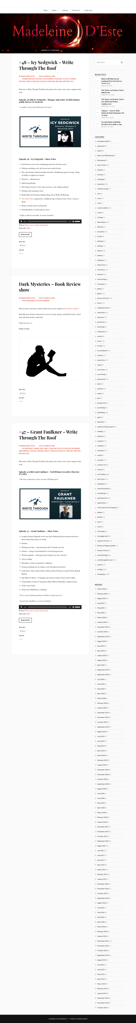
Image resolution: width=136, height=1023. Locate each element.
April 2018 (101, 808)
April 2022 (101, 665)
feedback (100, 260)
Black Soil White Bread (105, 155)
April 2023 (101, 651)
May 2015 (100, 974)
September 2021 (103, 670)
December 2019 (102, 713)
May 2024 (100, 613)
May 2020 (100, 689)
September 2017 (103, 841)
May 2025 (100, 608)
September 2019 (103, 727)
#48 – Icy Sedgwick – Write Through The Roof (46, 65)
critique (100, 217)
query (99, 417)
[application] (50, 221)
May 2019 (100, 746)
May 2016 (100, 917)
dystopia (100, 241)
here (30, 323)
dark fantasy (29, 79)
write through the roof (37, 81)
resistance (100, 450)
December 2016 (102, 884)
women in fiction (103, 541)
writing (59, 81)
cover (99, 198)
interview (75, 448)
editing (39, 79)
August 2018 (101, 789)
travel (99, 527)
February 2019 (102, 760)
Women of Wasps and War (106, 546)
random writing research (105, 427)
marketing (100, 327)
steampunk (101, 484)
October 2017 (102, 836)
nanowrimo (24, 451)
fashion (99, 255)
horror (72, 79)
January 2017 (102, 879)
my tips (99, 346)
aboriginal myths (103, 141)
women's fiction (102, 550)
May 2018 (100, 803)
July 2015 (100, 965)
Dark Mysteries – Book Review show (50, 287)
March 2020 (101, 698)
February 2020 (102, 703)
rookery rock (101, 465)
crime (99, 212)
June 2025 (100, 603)
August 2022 (101, 660)
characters (38, 448)
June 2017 (100, 855)
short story (101, 479)
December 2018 (102, 770)
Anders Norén (82, 1019)
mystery (100, 355)
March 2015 (101, 984)
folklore (58, 79)
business (100, 174)
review (99, 455)
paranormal (101, 379)
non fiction (101, 370)
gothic (66, 79)
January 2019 (102, 765)
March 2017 (101, 870)
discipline (100, 232)
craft (46, 448)
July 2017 (100, 850)
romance (100, 460)
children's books (103, 189)
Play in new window (32, 225)
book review (29, 300)
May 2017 (100, 860)
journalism (101, 322)
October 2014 (102, 1008)
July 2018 (100, 793)
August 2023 (101, 641)
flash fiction (101, 265)
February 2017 (102, 874)
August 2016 (101, 903)
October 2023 (102, 632)
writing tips (68, 81)
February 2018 (102, 817)
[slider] (78, 221)
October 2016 (102, 893)
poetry (99, 393)
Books (54, 10)
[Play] (22, 221)
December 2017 (102, 827)
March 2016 (101, 927)
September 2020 (103, 674)
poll (98, 398)
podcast (22, 81)
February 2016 (102, 931)
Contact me (88, 10)
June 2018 (100, 798)
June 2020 (100, 684)
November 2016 (103, 888)
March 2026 (101, 589)
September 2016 (103, 898)
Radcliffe (100, 422)
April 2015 (101, 979)
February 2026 (102, 594)
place (99, 384)
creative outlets (56, 448)
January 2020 (102, 708)
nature (99, 365)
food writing (101, 279)
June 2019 (100, 741)
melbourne (101, 331)
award (99, 151)
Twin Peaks (101, 531)
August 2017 (101, 846)
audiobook (101, 146)
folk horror (47, 79)
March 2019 (101, 755)
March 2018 (101, 812)
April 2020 (101, 693)
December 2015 (102, 941)
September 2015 (103, 955)
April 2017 (101, 865)
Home (46, 10)
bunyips (100, 170)
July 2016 (100, 908)
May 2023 (100, 646)
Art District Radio (71, 308)
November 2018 (103, 774)
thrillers (100, 517)
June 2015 (100, 969)
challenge (28, 448)
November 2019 (103, 717)
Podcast (65, 10)
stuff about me (102, 498)
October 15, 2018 (48, 298)
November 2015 (103, 946)
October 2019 (102, 722)
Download (44, 225)
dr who (99, 236)
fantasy (99, 251)
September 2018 (103, 784)
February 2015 (102, 988)
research (100, 441)
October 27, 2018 (48, 76)
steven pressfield (103, 488)
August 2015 (101, 960)
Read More (25, 234)
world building (102, 555)
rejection (100, 436)
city (98, 193)
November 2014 (103, 1003)
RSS (28, 228)
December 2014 (102, 998)
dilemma (100, 227)
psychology (101, 408)
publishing (101, 412)
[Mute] (73, 221)
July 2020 (100, 679)
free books (101, 284)
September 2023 (103, 636)
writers (51, 81)
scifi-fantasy (101, 474)
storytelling (101, 493)
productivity (101, 403)
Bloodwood (101, 160)
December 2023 (102, 627)
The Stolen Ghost (28, 198)
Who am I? (76, 10)
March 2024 (101, 617)
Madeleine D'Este (28, 76)
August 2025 (101, 598)
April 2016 (101, 922)
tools (99, 522)
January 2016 (102, 936)
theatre (99, 512)
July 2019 (100, 736)
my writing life (102, 350)
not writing (101, 374)
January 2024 (102, 622)
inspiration (101, 312)
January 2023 (102, 655)
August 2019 (101, 731)
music (99, 341)
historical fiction (103, 298)
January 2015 (102, 993)
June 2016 (100, 912)
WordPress (62, 1019)
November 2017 (103, 831)
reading (46, 300)
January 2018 (102, 822)
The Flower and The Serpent (107, 507)
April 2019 (101, 751)
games (99, 289)
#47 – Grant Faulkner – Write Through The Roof (48, 434)
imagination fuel (103, 308)
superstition (101, 503)
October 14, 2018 (48, 446)
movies (99, 336)
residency (100, 446)
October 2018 (102, 779)
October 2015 (102, 950)
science (99, 469)
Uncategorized (102, 536)
